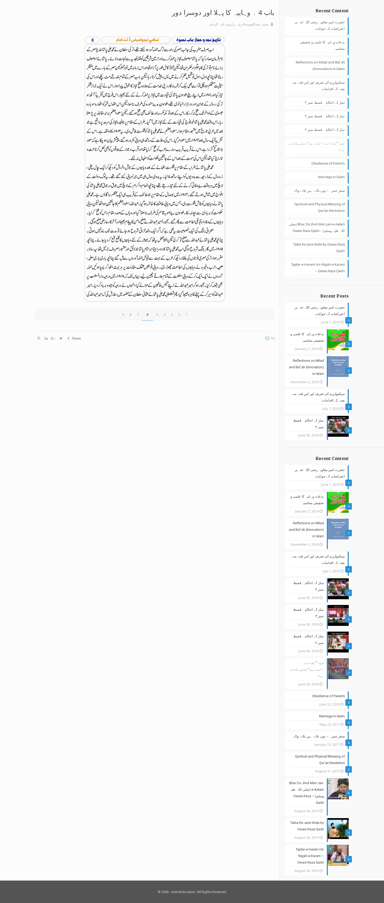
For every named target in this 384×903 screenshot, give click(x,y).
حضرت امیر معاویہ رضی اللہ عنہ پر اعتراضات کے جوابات (320, 25)
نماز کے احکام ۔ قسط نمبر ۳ (325, 116)
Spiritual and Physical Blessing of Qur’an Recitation (319, 207)
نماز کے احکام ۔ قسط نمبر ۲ (325, 129)
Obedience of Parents (328, 163)
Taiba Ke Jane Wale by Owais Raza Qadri (319, 247)
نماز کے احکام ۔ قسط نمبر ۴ (325, 102)
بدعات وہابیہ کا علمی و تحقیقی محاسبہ (322, 45)
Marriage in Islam (331, 176)
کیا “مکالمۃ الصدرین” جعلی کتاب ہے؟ (317, 146)
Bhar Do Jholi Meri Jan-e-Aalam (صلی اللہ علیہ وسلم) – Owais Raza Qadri (317, 227)
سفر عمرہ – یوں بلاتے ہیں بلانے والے (319, 190)
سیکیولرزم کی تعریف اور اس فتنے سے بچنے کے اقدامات (318, 85)
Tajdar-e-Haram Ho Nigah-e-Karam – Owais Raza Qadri (318, 267)
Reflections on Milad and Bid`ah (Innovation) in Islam (320, 65)
